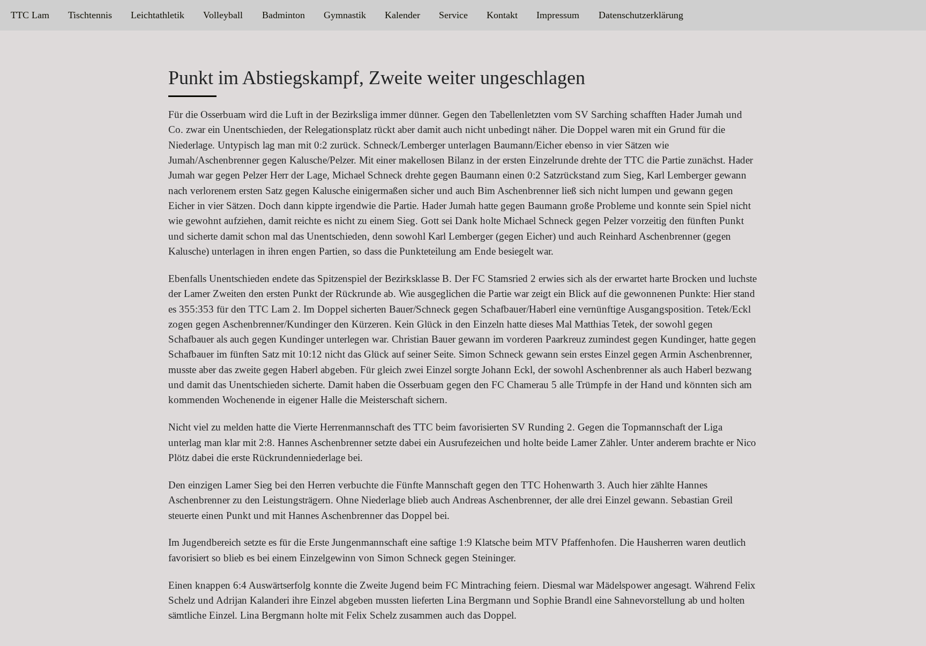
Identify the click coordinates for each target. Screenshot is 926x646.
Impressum (557, 15)
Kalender (402, 15)
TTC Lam (30, 15)
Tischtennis (90, 15)
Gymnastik (345, 15)
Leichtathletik (157, 15)
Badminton (283, 15)
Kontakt (502, 15)
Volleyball (223, 15)
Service (453, 15)
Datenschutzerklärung (641, 15)
